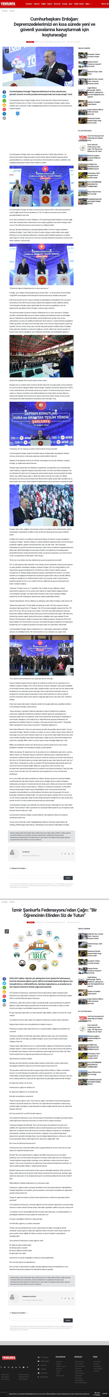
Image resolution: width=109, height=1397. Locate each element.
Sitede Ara (97, 1362)
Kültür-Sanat (79, 4)
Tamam (97, 1395)
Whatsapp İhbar (24, 1377)
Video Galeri (44, 1361)
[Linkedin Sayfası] (16, 1367)
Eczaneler (78, 1368)
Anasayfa (5, 11)
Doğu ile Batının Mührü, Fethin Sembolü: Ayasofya (95, 112)
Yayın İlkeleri (5, 1377)
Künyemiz (43, 1373)
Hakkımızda (5, 1374)
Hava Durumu (79, 1362)
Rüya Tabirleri (98, 1368)
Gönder (68, 878)
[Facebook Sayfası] (2, 1367)
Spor (70, 4)
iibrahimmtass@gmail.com (31, 855)
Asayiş (64, 4)
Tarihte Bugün (79, 1373)
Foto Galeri (44, 1357)
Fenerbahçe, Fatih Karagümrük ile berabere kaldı (93, 175)
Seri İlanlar (78, 1378)
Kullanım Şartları (24, 1374)
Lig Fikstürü (78, 1371)
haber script (4, 1394)
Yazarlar (43, 1365)
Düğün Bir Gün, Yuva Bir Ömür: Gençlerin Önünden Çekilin (95, 81)
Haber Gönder (23, 1379)
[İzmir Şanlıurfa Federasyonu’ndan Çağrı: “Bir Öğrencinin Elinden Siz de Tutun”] (38, 950)
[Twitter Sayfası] (5, 1367)
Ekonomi (57, 4)
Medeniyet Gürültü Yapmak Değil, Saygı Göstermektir (94, 121)
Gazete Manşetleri (81, 1382)
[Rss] (20, 1367)
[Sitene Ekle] (28, 1367)
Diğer (87, 4)
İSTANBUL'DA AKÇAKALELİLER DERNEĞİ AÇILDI (93, 167)
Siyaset (36, 4)
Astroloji (96, 1371)
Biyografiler (97, 1366)
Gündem (29, 4)
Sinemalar (78, 1375)
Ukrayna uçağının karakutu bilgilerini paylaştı (93, 158)
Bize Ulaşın (44, 1377)
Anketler (96, 1364)
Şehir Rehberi (79, 1380)
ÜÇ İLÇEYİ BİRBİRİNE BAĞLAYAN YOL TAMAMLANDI (94, 184)
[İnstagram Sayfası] (9, 1367)
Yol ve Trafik (79, 1364)
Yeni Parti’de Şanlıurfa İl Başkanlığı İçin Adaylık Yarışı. (95, 138)
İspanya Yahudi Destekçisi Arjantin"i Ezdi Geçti (94, 64)
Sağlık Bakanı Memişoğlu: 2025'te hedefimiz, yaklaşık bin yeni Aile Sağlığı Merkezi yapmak (95, 92)
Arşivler (43, 1369)
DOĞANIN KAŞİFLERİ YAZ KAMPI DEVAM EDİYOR (94, 201)
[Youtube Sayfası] (13, 1367)
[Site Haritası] (24, 1367)
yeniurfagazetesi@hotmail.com (32, 1300)
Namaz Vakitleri (80, 1366)
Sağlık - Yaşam (46, 4)
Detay (98, 1393)
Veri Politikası (5, 1379)
